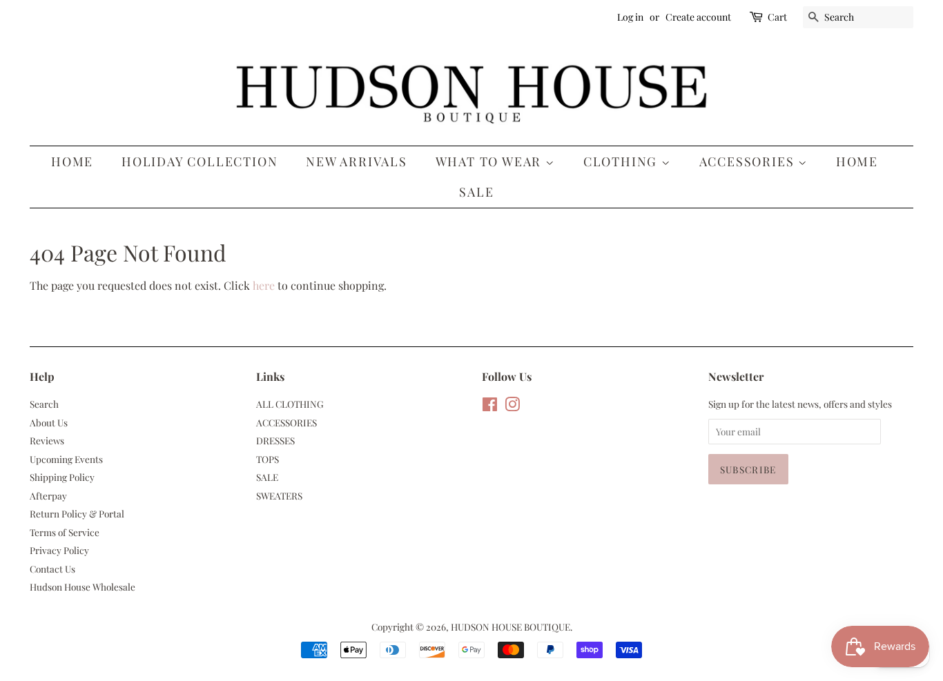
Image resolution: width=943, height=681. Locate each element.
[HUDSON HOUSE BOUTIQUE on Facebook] (490, 406)
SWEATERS (279, 495)
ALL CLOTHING (290, 403)
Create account (698, 16)
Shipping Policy (62, 477)
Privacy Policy (59, 550)
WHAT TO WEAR (490, 161)
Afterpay (48, 495)
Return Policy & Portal (77, 513)
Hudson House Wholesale (82, 586)
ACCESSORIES (749, 161)
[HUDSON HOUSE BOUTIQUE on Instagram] (512, 406)
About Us (49, 422)
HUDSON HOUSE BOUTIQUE (510, 626)
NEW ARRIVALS (356, 161)
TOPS (267, 459)
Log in (630, 16)
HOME (857, 161)
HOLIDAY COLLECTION (199, 161)
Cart (777, 16)
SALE (476, 192)
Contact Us (52, 568)
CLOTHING (622, 161)
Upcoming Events (66, 459)
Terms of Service (64, 532)
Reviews (47, 440)
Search (44, 403)
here (264, 285)
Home (72, 161)
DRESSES (275, 440)
